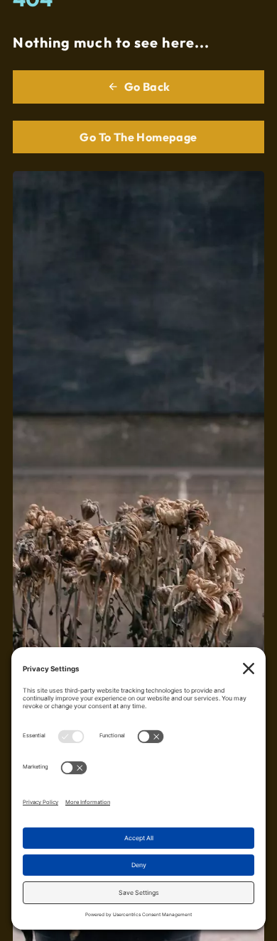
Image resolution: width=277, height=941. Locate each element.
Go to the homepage (138, 137)
